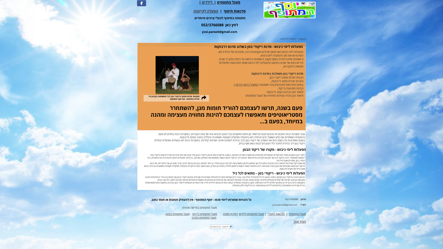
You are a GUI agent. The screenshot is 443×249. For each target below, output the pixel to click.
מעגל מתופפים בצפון (177, 214)
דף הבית (302, 39)
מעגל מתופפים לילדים (251, 214)
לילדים (208, 2)
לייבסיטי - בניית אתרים (220, 227)
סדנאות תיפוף (276, 214)
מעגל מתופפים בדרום (204, 214)
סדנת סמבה (230, 214)
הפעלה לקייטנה (205, 11)
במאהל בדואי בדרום (247, 85)
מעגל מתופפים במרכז (204, 218)
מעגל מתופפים (297, 214)
